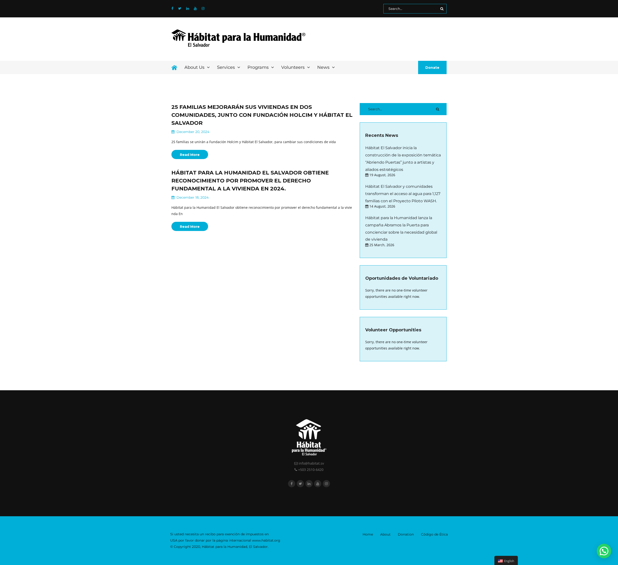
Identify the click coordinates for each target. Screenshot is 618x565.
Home (368, 534)
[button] (604, 551)
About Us (195, 67)
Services (226, 67)
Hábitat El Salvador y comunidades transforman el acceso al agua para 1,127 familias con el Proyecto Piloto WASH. (402, 193)
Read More (190, 155)
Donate (432, 67)
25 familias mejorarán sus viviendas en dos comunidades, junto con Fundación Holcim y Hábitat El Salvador (261, 115)
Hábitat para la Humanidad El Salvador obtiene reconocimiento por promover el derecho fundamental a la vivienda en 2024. (250, 180)
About (385, 534)
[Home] (174, 67)
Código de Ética (434, 534)
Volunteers (293, 67)
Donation (406, 534)
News (324, 67)
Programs (258, 67)
